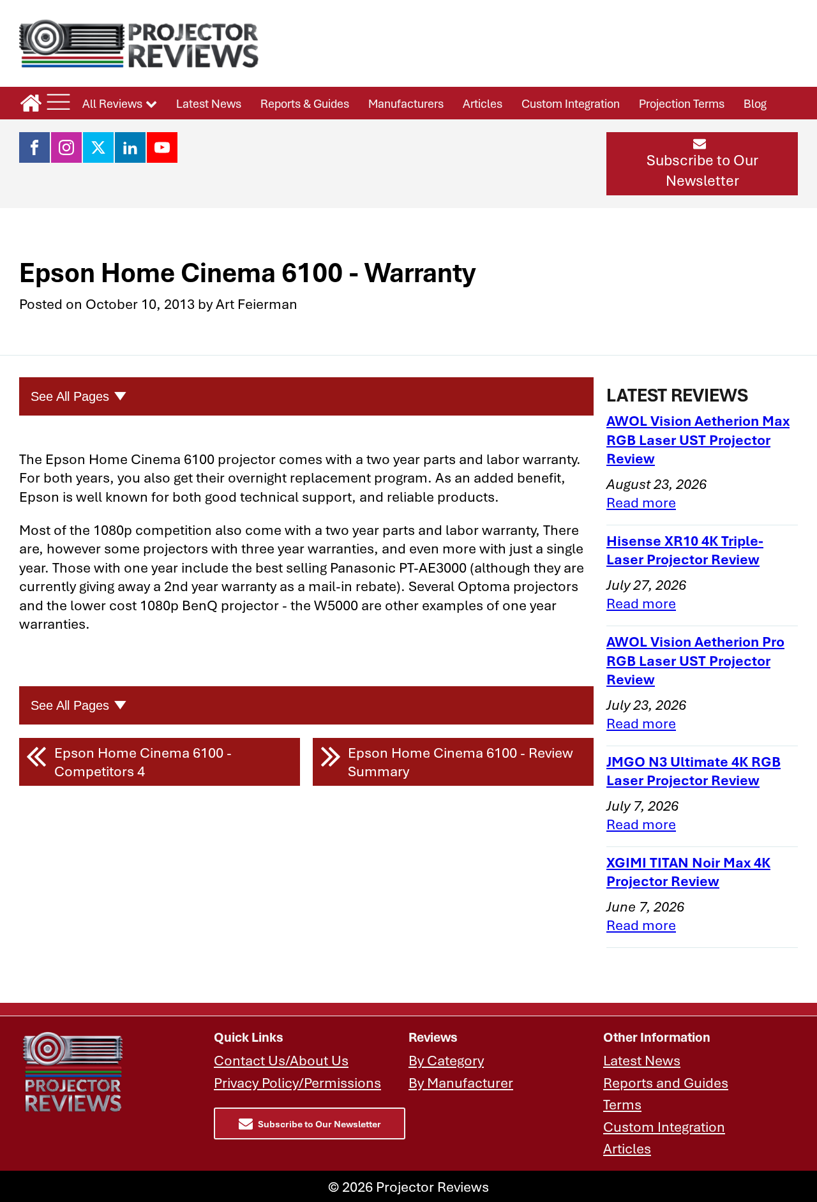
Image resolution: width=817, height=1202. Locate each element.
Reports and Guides (665, 1082)
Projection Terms (681, 103)
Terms (622, 1104)
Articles (482, 103)
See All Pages (70, 396)
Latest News (208, 103)
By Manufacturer (460, 1082)
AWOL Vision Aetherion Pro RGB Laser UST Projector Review (695, 660)
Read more (641, 502)
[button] (702, 163)
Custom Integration (570, 103)
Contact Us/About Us (281, 1060)
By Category (446, 1060)
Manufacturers (406, 103)
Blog (755, 103)
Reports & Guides (304, 103)
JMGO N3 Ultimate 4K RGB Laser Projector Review (693, 771)
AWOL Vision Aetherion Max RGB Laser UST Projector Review (698, 439)
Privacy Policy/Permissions (297, 1082)
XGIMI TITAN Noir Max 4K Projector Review (688, 871)
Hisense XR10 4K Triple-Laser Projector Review (684, 550)
